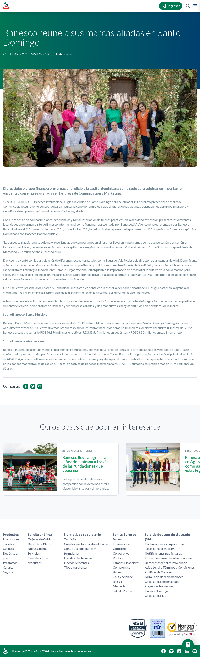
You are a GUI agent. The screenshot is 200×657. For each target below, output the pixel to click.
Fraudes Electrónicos (78, 558)
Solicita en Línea (40, 534)
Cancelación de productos (38, 560)
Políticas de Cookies (158, 572)
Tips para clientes (76, 567)
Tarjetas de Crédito (41, 539)
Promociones (12, 539)
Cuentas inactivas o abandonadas (86, 544)
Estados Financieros (126, 563)
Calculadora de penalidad (162, 581)
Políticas (119, 558)
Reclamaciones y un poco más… (166, 544)
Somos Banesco (124, 534)
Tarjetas (8, 544)
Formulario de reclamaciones (164, 577)
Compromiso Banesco (121, 569)
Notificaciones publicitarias (163, 553)
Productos (11, 534)
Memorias (120, 586)
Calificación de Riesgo (123, 579)
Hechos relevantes (76, 563)
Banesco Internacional (121, 541)
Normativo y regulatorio (82, 534)
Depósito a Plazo (39, 544)
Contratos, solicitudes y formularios (80, 551)
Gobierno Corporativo (121, 551)
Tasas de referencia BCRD (162, 548)
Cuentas (8, 548)
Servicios (34, 553)
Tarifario (70, 539)
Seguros (8, 572)
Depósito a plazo (10, 555)
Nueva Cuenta (37, 548)
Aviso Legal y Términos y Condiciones (170, 567)
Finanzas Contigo (156, 591)
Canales (8, 567)
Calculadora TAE (156, 595)
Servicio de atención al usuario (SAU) (167, 537)
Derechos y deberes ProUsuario (166, 563)
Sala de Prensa (122, 591)
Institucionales (65, 54)
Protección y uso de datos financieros (170, 558)
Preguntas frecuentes (159, 586)
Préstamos (10, 563)
